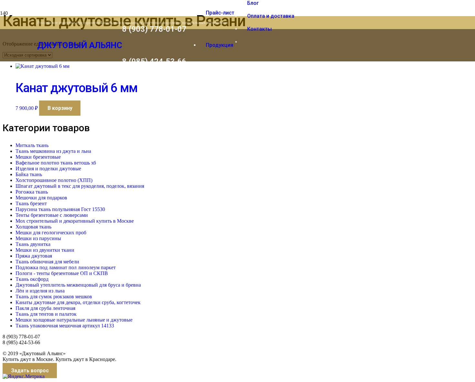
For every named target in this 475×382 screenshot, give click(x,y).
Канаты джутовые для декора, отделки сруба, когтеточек (78, 302)
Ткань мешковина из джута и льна (53, 151)
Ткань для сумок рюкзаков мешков (54, 296)
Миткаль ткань (32, 145)
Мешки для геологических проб (51, 232)
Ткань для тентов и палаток (46, 314)
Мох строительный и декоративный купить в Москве (75, 221)
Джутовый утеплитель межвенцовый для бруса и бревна (78, 285)
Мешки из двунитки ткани (45, 250)
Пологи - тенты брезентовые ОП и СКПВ (62, 273)
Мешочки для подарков (41, 197)
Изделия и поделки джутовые (48, 168)
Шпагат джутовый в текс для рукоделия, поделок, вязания (80, 186)
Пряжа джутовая (34, 256)
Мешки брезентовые (38, 157)
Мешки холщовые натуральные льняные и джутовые (74, 320)
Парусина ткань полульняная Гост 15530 (60, 209)
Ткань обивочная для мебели (47, 261)
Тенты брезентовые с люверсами (52, 215)
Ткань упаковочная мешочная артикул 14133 (65, 325)
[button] (59, 108)
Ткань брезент (31, 203)
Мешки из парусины (38, 238)
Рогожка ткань (32, 192)
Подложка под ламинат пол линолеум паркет (66, 267)
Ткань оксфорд (32, 279)
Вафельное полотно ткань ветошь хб (56, 162)
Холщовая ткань (33, 226)
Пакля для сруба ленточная (45, 308)
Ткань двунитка (33, 244)
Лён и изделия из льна (40, 290)
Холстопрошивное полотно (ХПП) (54, 180)
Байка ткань (29, 174)
